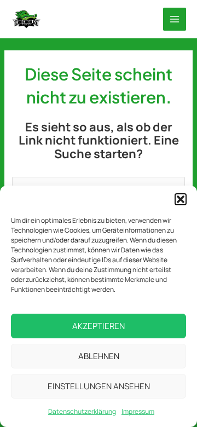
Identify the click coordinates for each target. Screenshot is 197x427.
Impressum (137, 411)
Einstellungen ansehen (99, 386)
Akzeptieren (98, 326)
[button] (180, 199)
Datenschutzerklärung (82, 411)
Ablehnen (98, 356)
